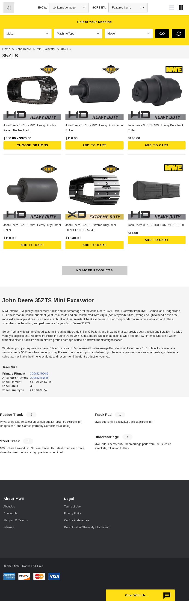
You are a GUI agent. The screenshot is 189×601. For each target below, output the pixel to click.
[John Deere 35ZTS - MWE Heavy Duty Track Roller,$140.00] (157, 91)
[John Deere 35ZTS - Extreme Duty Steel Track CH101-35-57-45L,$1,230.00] (94, 190)
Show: (42, 7)
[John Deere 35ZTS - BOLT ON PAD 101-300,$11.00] (157, 190)
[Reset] (178, 33)
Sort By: (99, 7)
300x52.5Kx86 (39, 373)
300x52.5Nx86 (39, 377)
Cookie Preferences (76, 520)
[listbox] (128, 7)
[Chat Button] (140, 595)
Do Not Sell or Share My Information (86, 527)
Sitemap (8, 527)
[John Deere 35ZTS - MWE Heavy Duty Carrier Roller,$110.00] (94, 91)
